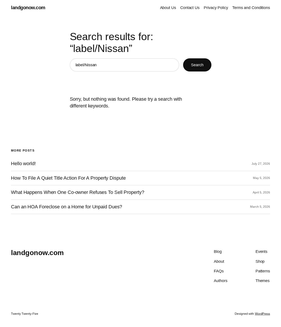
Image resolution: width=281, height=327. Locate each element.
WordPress (262, 313)
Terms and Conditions (251, 7)
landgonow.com (28, 7)
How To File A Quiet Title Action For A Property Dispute (68, 178)
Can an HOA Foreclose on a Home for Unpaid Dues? (66, 206)
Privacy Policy (216, 7)
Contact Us (190, 7)
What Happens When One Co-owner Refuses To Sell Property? (77, 192)
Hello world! (23, 163)
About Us (168, 7)
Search (197, 65)
